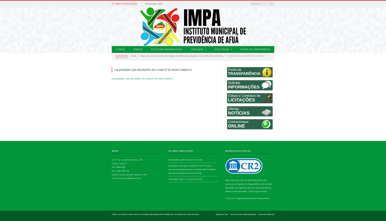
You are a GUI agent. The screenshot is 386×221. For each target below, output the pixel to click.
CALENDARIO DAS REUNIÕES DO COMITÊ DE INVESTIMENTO (138, 78)
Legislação (197, 49)
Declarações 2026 (154, 3)
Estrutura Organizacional (166, 49)
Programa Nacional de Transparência (252, 198)
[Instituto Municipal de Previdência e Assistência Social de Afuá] (193, 26)
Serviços (138, 49)
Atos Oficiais (221, 49)
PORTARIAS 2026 (175, 179)
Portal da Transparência (255, 49)
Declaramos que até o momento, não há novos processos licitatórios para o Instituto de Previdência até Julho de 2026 (192, 169)
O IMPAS (120, 49)
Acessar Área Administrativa (243, 214)
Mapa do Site (222, 214)
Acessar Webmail (266, 214)
